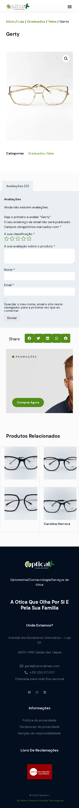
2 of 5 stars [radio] (12, 238)
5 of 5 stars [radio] (29, 238)
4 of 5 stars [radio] (23, 238)
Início (10, 21)
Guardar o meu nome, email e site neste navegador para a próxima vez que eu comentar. (33, 307)
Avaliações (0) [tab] (17, 186)
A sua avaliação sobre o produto (29, 246)
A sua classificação (19, 234)
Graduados (36, 21)
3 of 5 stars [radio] (17, 238)
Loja (21, 21)
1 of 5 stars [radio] (6, 238)
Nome (9, 269)
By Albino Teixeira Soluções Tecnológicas (40, 800)
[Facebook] (29, 692)
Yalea (52, 21)
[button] (69, 6)
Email (9, 285)
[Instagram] (37, 692)
